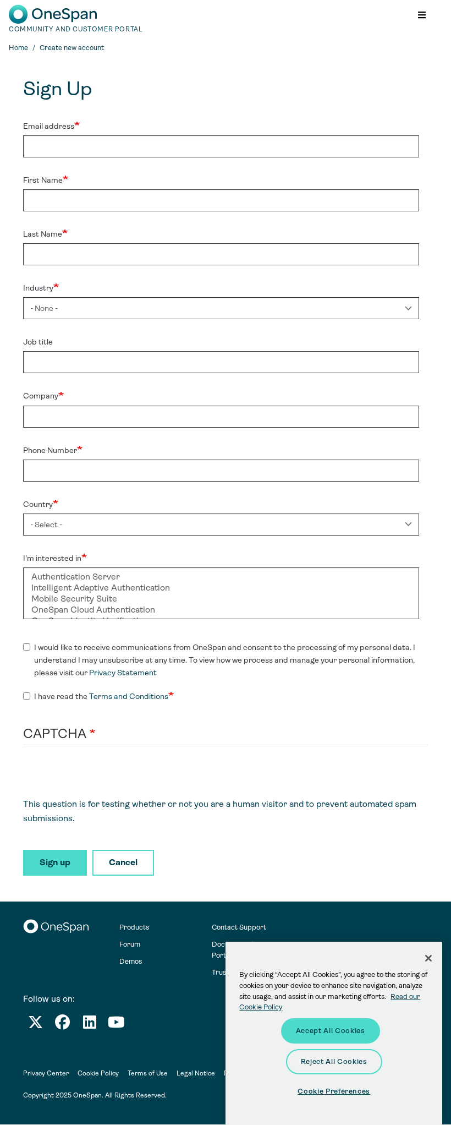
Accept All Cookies (330, 1030)
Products (134, 927)
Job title (38, 341)
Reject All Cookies (334, 1061)
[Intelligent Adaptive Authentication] (221, 587)
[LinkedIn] (89, 1024)
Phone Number (50, 450)
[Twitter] (35, 1024)
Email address (48, 126)
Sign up (55, 862)
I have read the (101, 696)
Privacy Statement (123, 672)
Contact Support (239, 927)
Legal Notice (196, 1073)
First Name (43, 180)
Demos (130, 961)
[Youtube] (116, 1024)
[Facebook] (62, 1024)
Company (40, 395)
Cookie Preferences (334, 1091)
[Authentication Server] (221, 576)
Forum (129, 944)
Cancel (123, 862)
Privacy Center (46, 1073)
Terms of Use (148, 1073)
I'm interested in (52, 558)
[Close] (428, 958)
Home (18, 47)
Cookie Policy (98, 1073)
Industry (38, 287)
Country (38, 504)
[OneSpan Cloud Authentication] (221, 609)
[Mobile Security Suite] (221, 598)
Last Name (42, 234)
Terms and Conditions (128, 696)
